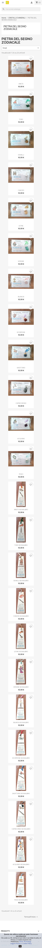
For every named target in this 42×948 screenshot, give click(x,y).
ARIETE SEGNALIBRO (21, 510)
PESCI (21, 474)
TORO (21, 119)
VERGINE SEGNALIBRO (21, 687)
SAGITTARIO (21, 368)
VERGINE (21, 261)
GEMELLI (21, 155)
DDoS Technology (25, 941)
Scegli (21, 48)
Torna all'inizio (31, 917)
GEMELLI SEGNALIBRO (21, 581)
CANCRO (21, 190)
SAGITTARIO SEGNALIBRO (21, 793)
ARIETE (21, 84)
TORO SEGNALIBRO (21, 545)
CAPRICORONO (21, 403)
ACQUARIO (21, 439)
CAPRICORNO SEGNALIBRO (21, 829)
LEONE (21, 226)
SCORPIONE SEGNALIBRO (21, 758)
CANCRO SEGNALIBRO (21, 616)
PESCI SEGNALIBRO (21, 900)
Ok (20, 946)
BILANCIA (21, 297)
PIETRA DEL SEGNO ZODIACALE (15, 28)
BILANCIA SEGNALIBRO (21, 722)
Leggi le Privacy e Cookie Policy (21, 943)
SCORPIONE (21, 332)
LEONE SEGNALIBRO (21, 651)
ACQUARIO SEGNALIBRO (21, 864)
